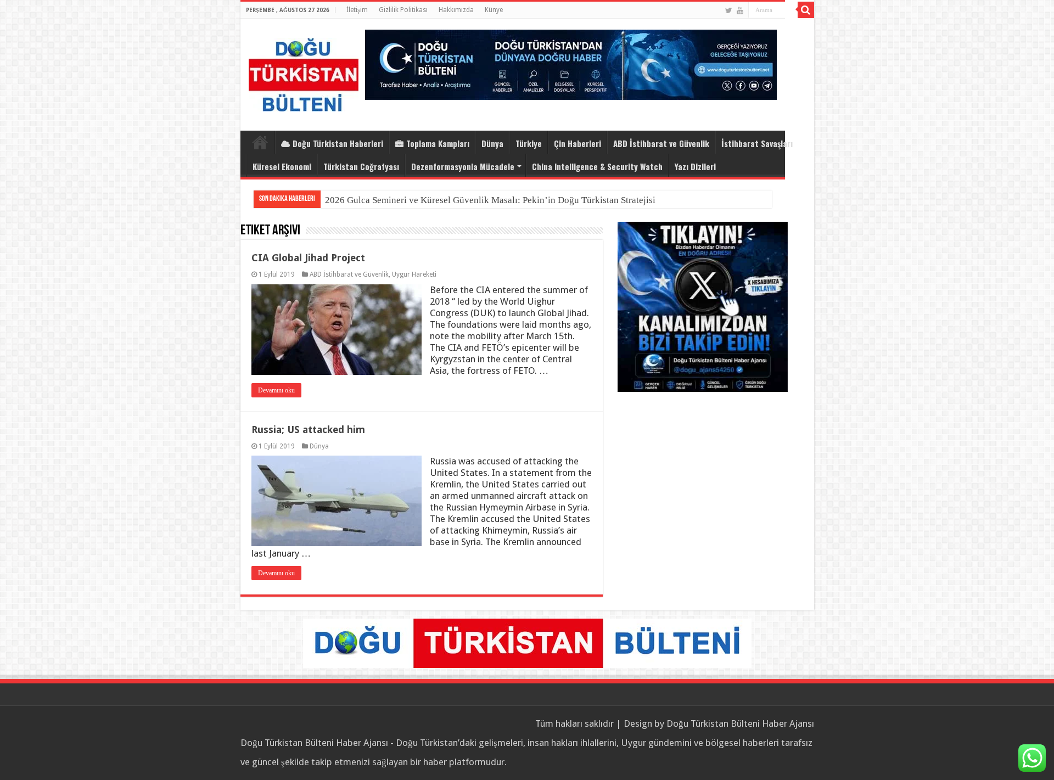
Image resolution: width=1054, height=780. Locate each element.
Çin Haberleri (577, 143)
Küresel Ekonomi (282, 166)
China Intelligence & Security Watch (597, 166)
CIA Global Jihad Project (308, 257)
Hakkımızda (456, 10)
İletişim (357, 10)
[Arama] (806, 10)
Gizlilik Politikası (403, 10)
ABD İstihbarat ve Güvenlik (661, 143)
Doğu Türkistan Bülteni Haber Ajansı (740, 723)
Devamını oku (276, 390)
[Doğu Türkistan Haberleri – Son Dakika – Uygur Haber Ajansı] (303, 72)
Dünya (492, 143)
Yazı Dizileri (695, 166)
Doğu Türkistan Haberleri (338, 143)
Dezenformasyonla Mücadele (462, 166)
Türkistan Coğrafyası (361, 166)
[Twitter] (728, 10)
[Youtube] (740, 10)
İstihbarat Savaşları (757, 143)
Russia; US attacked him (308, 429)
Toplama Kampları (437, 143)
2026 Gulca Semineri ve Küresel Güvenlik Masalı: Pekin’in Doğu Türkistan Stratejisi (490, 200)
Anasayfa (260, 142)
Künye (494, 10)
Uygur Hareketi (414, 274)
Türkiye (528, 143)
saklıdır (599, 723)
